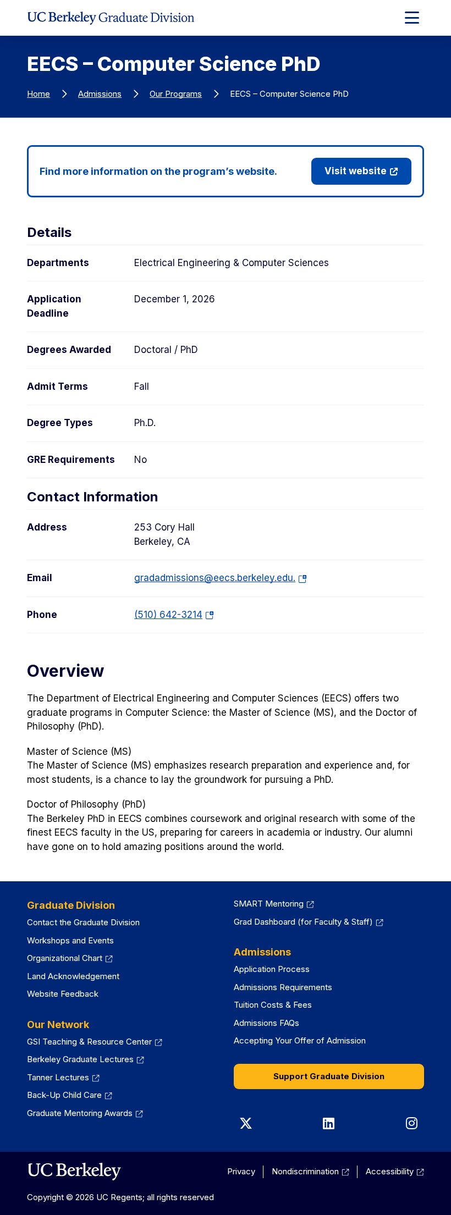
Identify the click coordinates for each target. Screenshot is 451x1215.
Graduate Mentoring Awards (80, 1113)
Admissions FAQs (266, 1023)
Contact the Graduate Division (83, 922)
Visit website (355, 170)
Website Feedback (62, 993)
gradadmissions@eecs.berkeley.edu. (219, 577)
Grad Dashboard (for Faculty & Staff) (303, 921)
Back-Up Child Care (64, 1095)
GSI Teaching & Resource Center (89, 1041)
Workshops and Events (70, 940)
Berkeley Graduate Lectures (80, 1059)
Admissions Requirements (283, 987)
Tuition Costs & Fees (273, 1004)
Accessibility (390, 1171)
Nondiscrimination (305, 1171)
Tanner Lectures (58, 1077)
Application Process (272, 969)
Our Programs (176, 94)
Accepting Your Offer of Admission (300, 1040)
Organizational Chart (64, 958)
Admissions (100, 94)
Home (38, 94)
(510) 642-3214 (172, 614)
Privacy (241, 1171)
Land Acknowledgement (73, 976)
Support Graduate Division (328, 1076)
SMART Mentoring (269, 903)
